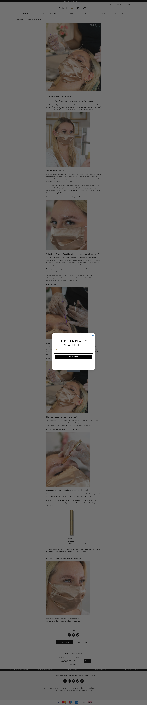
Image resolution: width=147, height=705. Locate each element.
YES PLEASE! (73, 357)
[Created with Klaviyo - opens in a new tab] (73, 371)
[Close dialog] (93, 335)
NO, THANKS (73, 362)
